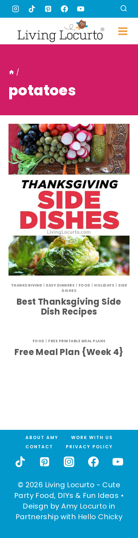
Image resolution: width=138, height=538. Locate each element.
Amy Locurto (84, 506)
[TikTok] (32, 9)
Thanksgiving (26, 285)
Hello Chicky (100, 517)
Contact (39, 447)
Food (85, 285)
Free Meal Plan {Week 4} (69, 352)
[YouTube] (81, 9)
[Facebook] (64, 9)
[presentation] (69, 200)
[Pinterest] (48, 9)
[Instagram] (15, 9)
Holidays (104, 285)
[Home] (11, 72)
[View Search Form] (124, 9)
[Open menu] (123, 31)
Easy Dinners (60, 285)
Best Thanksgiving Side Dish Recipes (69, 307)
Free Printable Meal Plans (77, 341)
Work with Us (92, 437)
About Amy (41, 437)
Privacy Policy (89, 447)
